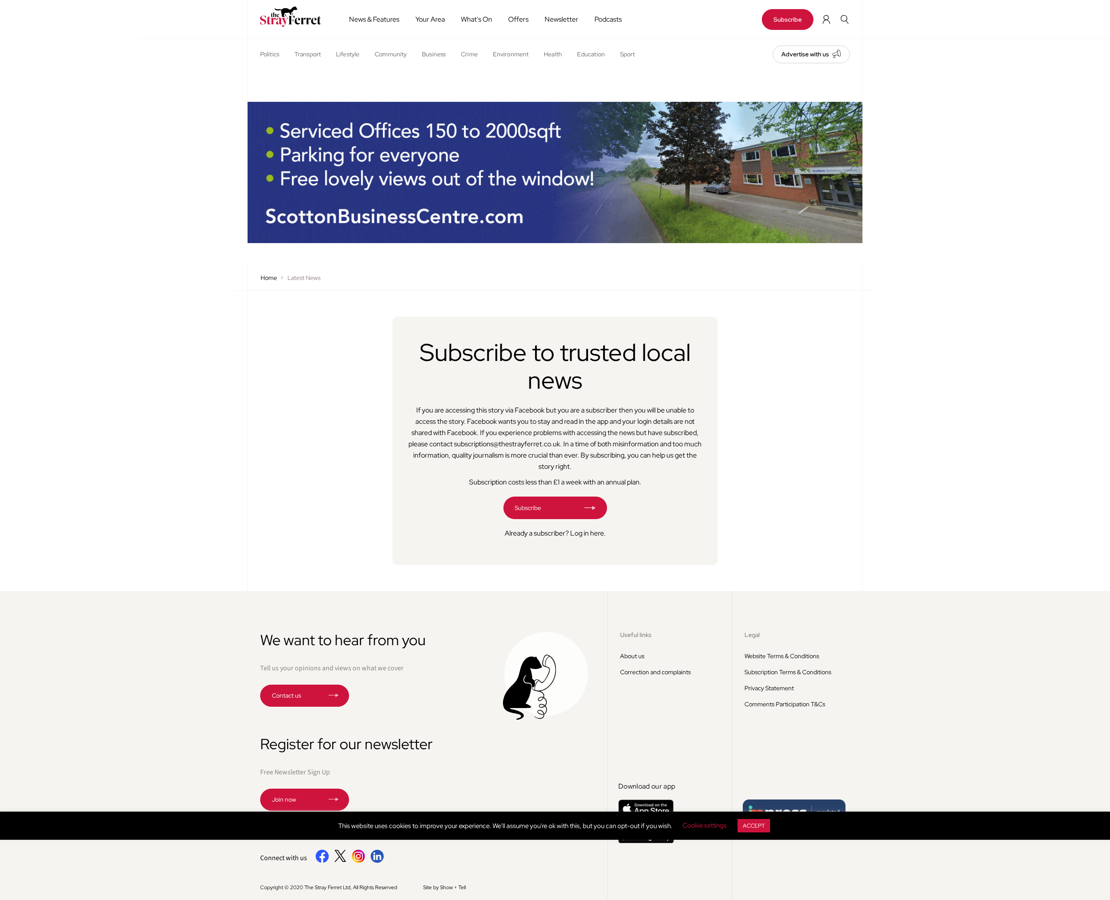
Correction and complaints (655, 672)
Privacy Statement (769, 688)
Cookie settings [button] (704, 825)
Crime (469, 54)
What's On (476, 19)
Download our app (646, 786)
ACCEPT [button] (754, 825)
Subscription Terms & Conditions (787, 672)
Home (269, 278)
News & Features (374, 19)
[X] (340, 859)
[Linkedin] (377, 861)
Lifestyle (347, 54)
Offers (518, 19)
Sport (627, 54)
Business (434, 54)
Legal (752, 635)
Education (591, 54)
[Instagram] (358, 861)
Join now (284, 799)
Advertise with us (805, 54)
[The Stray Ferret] (293, 16)
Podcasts (608, 19)
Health (553, 54)
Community (391, 54)
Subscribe (788, 19)
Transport (307, 54)
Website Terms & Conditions (781, 656)
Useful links (636, 635)
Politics (269, 54)
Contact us (286, 695)
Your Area (430, 19)
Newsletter (561, 19)
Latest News (303, 278)
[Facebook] (322, 861)
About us (632, 656)
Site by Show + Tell (444, 887)
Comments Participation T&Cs (784, 704)
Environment (511, 54)
